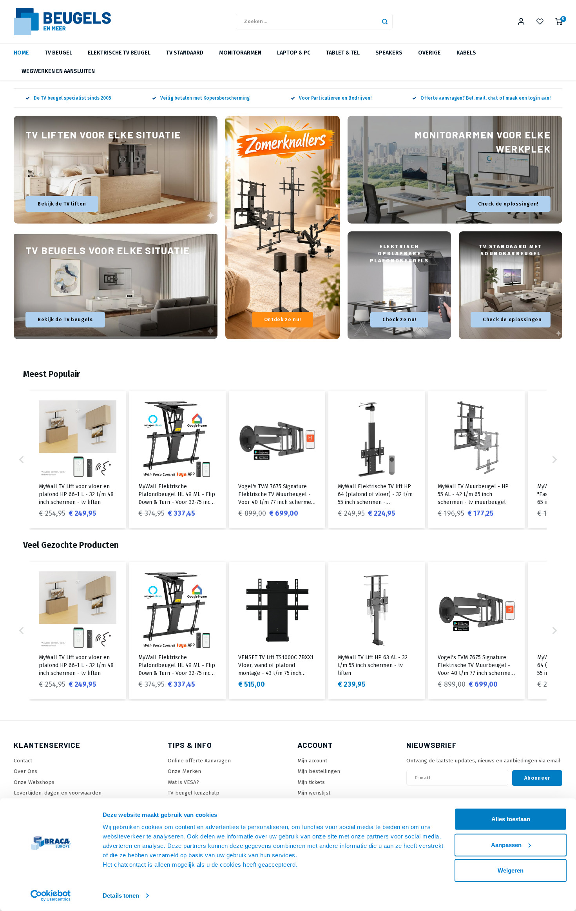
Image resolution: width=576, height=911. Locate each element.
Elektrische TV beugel (119, 52)
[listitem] (77, 459)
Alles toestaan (510, 819)
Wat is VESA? (183, 782)
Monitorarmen (240, 52)
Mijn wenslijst (313, 792)
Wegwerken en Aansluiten (58, 71)
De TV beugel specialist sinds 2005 (72, 98)
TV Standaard (184, 52)
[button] (21, 459)
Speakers (388, 52)
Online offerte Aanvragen (199, 760)
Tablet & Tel (343, 52)
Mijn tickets (311, 782)
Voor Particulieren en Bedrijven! (335, 98)
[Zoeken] (385, 21)
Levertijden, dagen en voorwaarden (57, 792)
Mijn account (312, 760)
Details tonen (121, 895)
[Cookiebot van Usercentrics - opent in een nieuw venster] (50, 896)
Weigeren (510, 870)
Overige (429, 52)
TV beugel (58, 52)
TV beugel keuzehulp (193, 792)
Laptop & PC (293, 52)
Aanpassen (506, 844)
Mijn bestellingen (318, 771)
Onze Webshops (34, 782)
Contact (23, 760)
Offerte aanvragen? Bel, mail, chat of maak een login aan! (485, 98)
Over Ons (25, 771)
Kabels (466, 52)
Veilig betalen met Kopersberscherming (205, 98)
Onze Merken (184, 771)
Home (21, 52)
